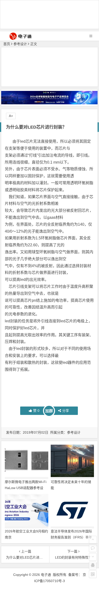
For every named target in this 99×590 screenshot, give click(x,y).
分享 (65, 411)
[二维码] (93, 574)
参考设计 (20, 44)
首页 (6, 44)
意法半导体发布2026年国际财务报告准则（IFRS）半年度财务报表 (71, 537)
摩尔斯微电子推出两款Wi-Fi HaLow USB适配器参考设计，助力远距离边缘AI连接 (25, 488)
